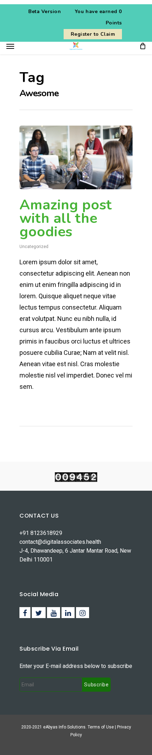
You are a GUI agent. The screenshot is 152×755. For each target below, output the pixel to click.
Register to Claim (93, 34)
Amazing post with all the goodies (65, 218)
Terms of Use (101, 727)
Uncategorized (33, 246)
